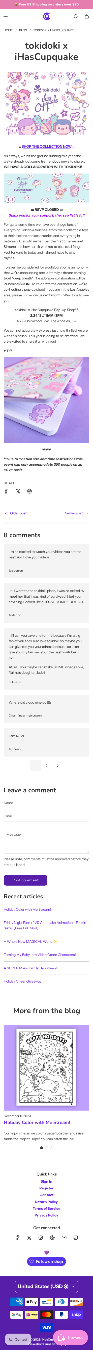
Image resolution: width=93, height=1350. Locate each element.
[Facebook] (17, 1237)
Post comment (25, 880)
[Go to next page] (57, 765)
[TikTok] (75, 1237)
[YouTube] (64, 1237)
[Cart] (86, 16)
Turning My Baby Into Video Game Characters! (40, 954)
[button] (41, 1147)
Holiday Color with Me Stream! (27, 909)
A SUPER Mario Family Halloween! (30, 968)
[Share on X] (17, 492)
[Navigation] (5, 16)
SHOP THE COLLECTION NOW (47, 146)
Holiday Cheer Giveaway (22, 981)
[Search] (75, 16)
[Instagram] (40, 1237)
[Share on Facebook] (6, 492)
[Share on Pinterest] (29, 492)
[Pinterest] (52, 1237)
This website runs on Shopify (47, 1344)
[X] (29, 1237)
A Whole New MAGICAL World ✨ (30, 941)
